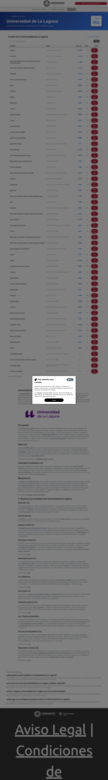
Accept (54, 400)
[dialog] (54, 390)
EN (70, 379)
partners (39, 393)
